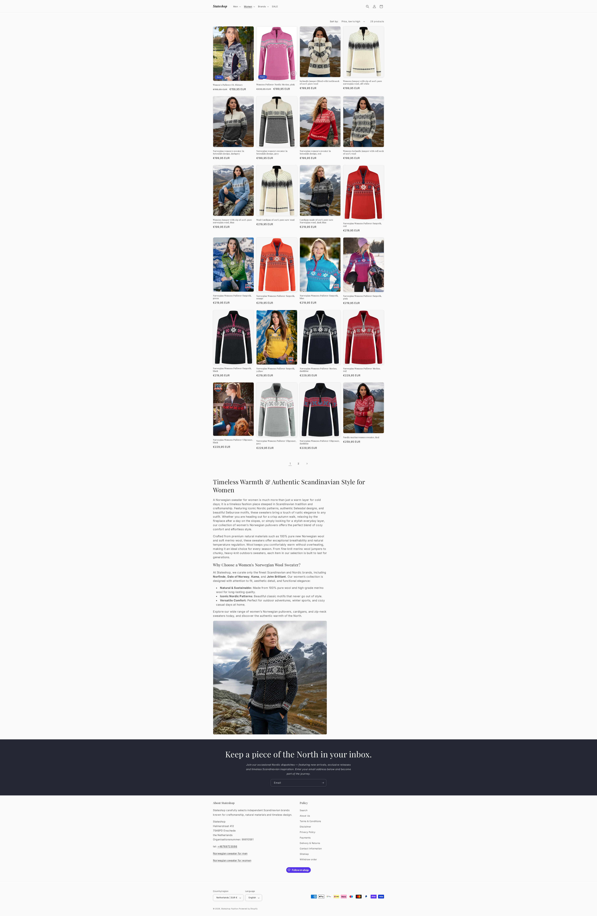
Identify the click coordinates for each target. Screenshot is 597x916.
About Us (305, 815)
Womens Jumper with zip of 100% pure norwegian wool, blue (232, 221)
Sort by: (334, 21)
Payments (305, 837)
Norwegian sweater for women (232, 860)
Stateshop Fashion (230, 909)
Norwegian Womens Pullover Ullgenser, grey (276, 442)
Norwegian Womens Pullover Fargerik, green (232, 297)
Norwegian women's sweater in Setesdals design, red (315, 152)
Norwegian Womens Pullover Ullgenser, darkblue (320, 442)
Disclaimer (305, 826)
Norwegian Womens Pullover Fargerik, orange (275, 297)
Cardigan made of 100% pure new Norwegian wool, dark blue (316, 221)
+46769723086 (227, 846)
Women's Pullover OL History (228, 85)
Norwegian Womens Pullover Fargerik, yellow (275, 369)
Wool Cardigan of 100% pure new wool (275, 220)
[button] (236, 6)
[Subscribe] (322, 783)
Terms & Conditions (310, 821)
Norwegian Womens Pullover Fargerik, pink (362, 297)
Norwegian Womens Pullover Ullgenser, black (233, 441)
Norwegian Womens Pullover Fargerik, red (362, 224)
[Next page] (306, 463)
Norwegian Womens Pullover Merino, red (361, 369)
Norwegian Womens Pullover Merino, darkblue (318, 369)
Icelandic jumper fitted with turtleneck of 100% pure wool (319, 82)
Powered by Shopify (248, 909)
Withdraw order (308, 859)
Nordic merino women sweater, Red (361, 437)
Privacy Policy (307, 832)
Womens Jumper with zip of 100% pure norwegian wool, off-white (362, 82)
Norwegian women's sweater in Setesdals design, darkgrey (228, 152)
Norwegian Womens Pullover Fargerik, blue (319, 297)
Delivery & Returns (310, 843)
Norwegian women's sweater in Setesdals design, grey (272, 152)
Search (304, 810)
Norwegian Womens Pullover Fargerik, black (232, 369)
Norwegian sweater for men (230, 853)
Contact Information (311, 848)
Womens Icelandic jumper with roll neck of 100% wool (363, 152)
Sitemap (304, 854)
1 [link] (290, 463)
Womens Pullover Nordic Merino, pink (275, 84)
